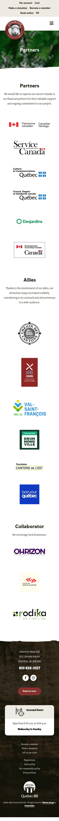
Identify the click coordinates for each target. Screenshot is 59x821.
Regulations (29, 760)
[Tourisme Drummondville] (29, 431)
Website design (48, 802)
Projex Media (29, 806)
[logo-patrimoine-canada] (29, 124)
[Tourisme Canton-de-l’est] (29, 464)
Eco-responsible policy (29, 768)
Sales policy (29, 764)
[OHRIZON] (29, 548)
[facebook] (25, 678)
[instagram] (33, 678)
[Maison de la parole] (29, 574)
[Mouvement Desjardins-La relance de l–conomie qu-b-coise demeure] (29, 215)
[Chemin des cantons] (29, 323)
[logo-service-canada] (29, 142)
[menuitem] (37, 13)
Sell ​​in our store (29, 752)
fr (37, 13)
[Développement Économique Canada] (29, 244)
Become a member (29, 744)
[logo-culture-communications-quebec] (29, 169)
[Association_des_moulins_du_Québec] (29, 359)
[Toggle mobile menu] (52, 23)
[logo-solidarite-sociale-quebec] (29, 192)
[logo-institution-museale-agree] (29, 782)
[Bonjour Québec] (29, 486)
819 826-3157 (29, 668)
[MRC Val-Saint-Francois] (29, 401)
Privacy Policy (29, 772)
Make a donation (29, 748)
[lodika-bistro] (29, 610)
